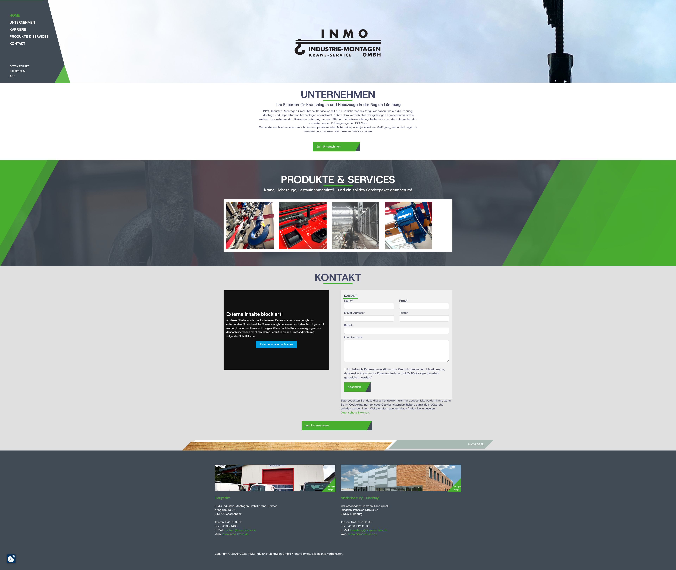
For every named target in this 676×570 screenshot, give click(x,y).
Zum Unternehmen (328, 146)
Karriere (18, 29)
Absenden (354, 387)
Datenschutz (19, 66)
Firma (403, 300)
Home (15, 15)
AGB (12, 76)
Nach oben (476, 444)
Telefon (403, 313)
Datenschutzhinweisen (355, 412)
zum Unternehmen (317, 425)
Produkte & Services (29, 36)
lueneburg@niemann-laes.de (368, 530)
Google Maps (331, 488)
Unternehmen (22, 22)
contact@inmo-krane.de (240, 530)
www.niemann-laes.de (362, 534)
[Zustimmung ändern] (11, 558)
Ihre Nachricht (353, 337)
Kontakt (17, 43)
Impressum (18, 71)
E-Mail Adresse (354, 313)
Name (348, 300)
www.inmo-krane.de (235, 534)
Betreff (348, 325)
